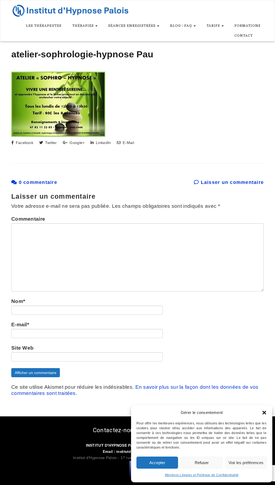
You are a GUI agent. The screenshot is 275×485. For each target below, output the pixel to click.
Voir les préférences (246, 462)
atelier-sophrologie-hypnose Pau (82, 54)
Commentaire (28, 219)
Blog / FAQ (181, 26)
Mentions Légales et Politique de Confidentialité (201, 475)
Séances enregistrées (132, 26)
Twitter (50, 142)
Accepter (157, 462)
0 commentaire (37, 182)
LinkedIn (103, 142)
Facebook (24, 142)
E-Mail (128, 142)
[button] (264, 412)
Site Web (22, 348)
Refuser (202, 462)
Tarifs (214, 26)
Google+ (76, 142)
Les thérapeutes (43, 26)
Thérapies (83, 26)
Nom (18, 301)
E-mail (20, 324)
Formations (247, 26)
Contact (243, 36)
